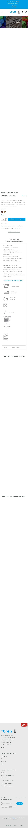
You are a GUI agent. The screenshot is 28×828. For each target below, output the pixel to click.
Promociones (4, 758)
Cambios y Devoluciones (7, 780)
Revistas (3, 761)
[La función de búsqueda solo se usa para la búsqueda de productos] (22, 12)
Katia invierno (20, 21)
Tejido (8, 21)
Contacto (3, 772)
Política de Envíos (6, 778)
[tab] (14, 239)
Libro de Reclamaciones (7, 786)
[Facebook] (1, 748)
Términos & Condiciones (7, 775)
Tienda (15, 825)
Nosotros (8, 825)
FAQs (2, 764)
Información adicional (14, 241)
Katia (13, 21)
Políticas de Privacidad (7, 783)
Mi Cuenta (4, 756)
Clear (2, 214)
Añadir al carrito (17, 219)
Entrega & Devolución (14, 232)
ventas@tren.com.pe (8, 739)
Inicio (3, 21)
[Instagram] (4, 748)
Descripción (14, 239)
